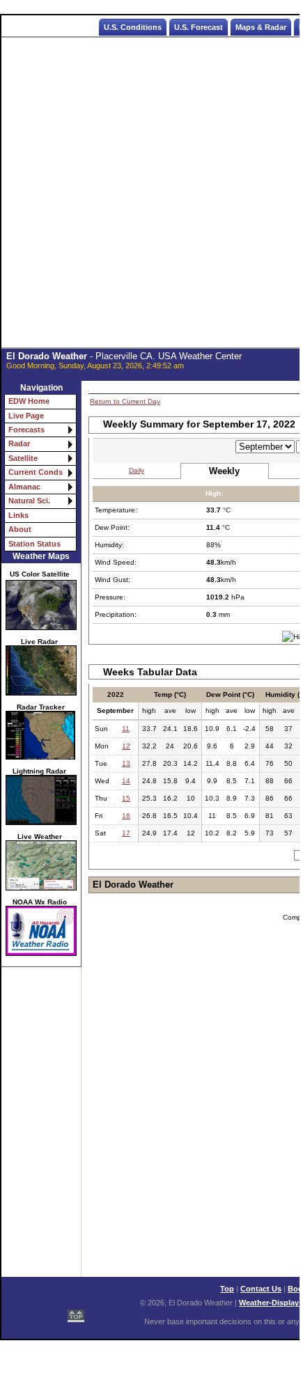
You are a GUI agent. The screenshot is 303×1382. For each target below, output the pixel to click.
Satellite (23, 458)
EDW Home (28, 401)
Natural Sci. (29, 500)
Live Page (26, 415)
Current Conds (35, 472)
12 (126, 746)
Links (18, 515)
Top (227, 1289)
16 (126, 815)
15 (126, 798)
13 (126, 763)
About (19, 529)
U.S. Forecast (198, 27)
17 (126, 833)
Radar (19, 443)
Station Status (34, 544)
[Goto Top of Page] (76, 1312)
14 (126, 781)
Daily (136, 470)
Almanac (24, 486)
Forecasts (26, 429)
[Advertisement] (151, 193)
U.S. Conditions (133, 27)
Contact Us (260, 1289)
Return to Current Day (125, 401)
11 (126, 728)
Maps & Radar (260, 27)
